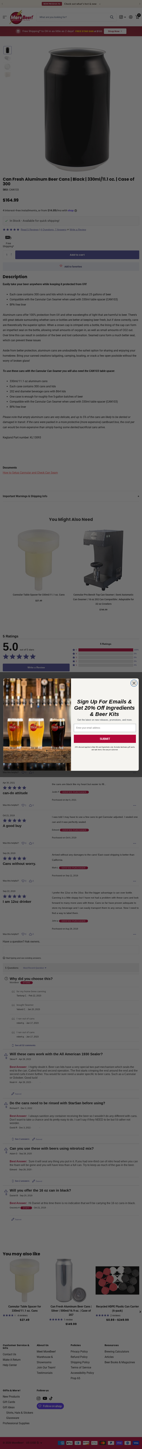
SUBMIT (105, 738)
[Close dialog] (134, 683)
